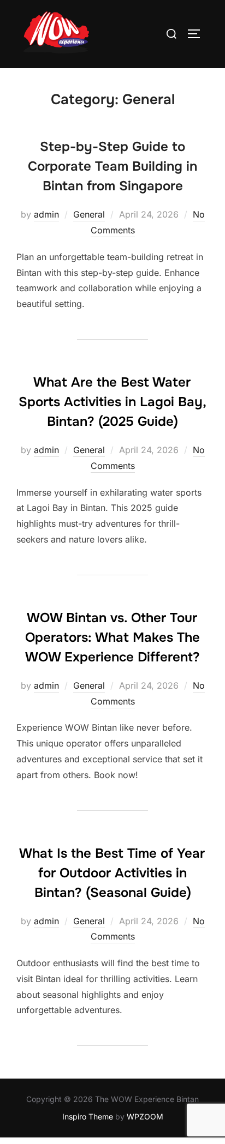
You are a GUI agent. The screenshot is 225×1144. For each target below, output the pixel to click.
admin (46, 214)
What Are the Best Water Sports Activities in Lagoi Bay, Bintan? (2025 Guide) (112, 402)
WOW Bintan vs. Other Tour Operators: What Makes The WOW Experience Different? (112, 637)
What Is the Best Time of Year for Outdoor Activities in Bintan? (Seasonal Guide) (112, 873)
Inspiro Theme (87, 1116)
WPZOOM (145, 1116)
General (89, 214)
